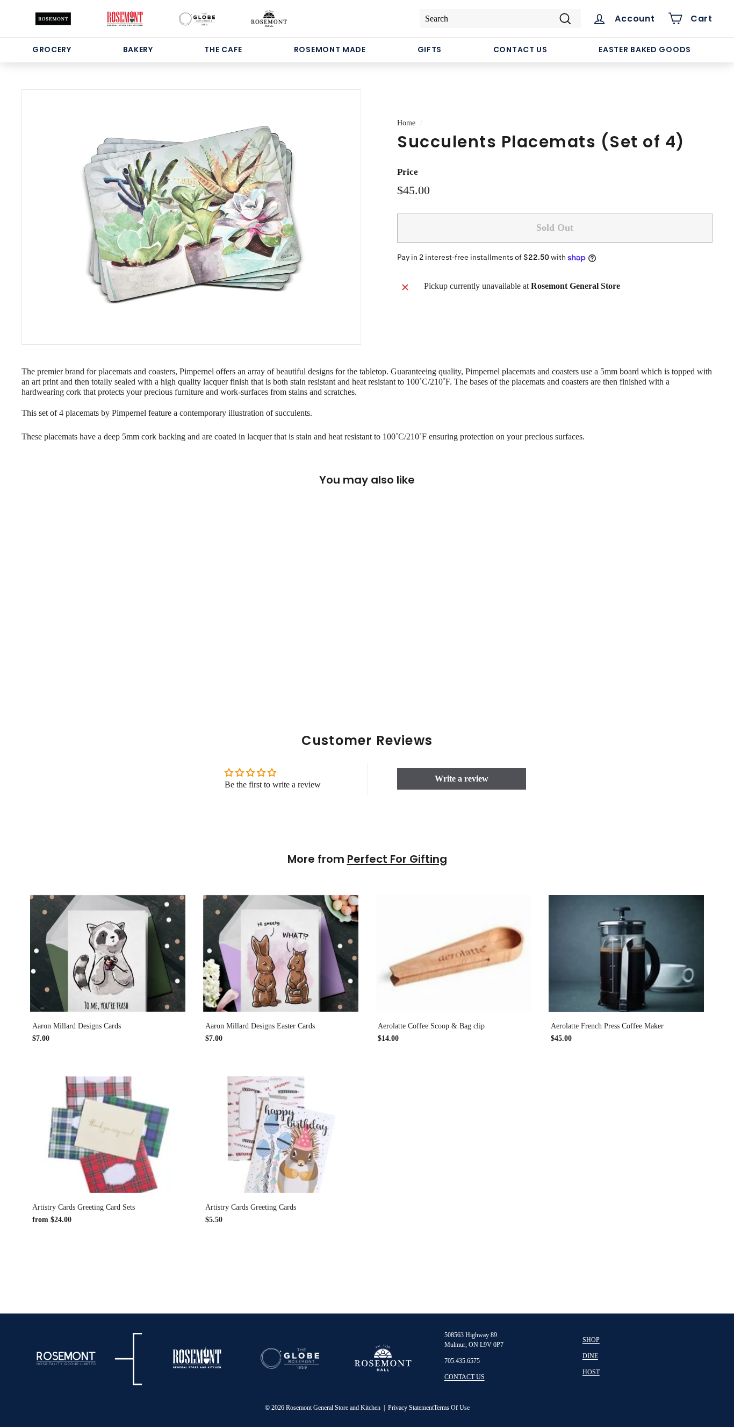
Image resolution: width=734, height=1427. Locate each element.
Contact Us (520, 49)
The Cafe (223, 49)
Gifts (430, 49)
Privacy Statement (411, 1407)
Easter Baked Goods (645, 49)
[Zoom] (191, 217)
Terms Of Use (452, 1407)
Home (406, 123)
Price (407, 172)
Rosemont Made (330, 49)
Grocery (51, 49)
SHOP (591, 1340)
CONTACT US (464, 1377)
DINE (590, 1356)
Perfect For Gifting (397, 859)
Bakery (138, 49)
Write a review (461, 778)
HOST (591, 1372)
